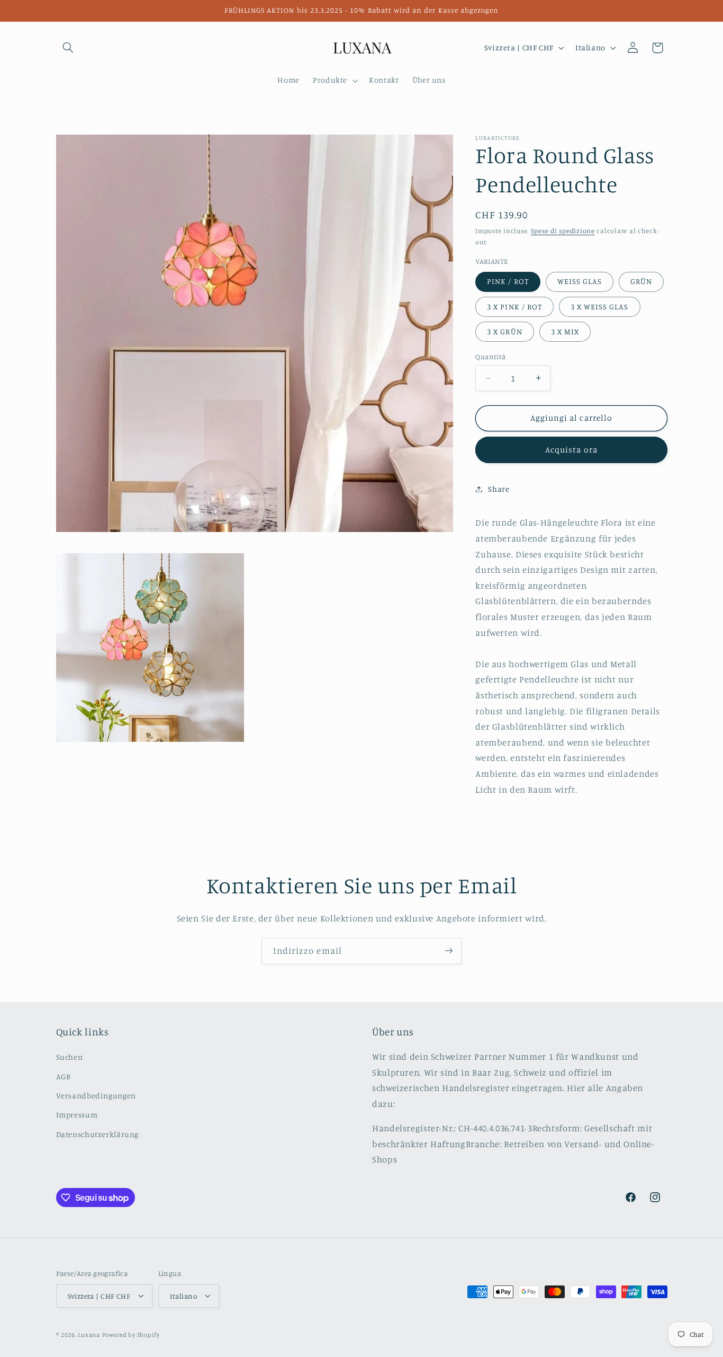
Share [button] (498, 488)
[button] (68, 48)
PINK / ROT (508, 281)
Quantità (490, 356)
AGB (63, 1076)
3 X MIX (565, 330)
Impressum (77, 1115)
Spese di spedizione (563, 230)
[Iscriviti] (449, 951)
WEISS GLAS (579, 281)
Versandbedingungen (96, 1095)
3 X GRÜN (504, 330)
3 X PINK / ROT (514, 306)
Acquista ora (571, 450)
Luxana (89, 1334)
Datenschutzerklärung (97, 1134)
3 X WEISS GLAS (600, 306)
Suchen (69, 1057)
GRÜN (641, 281)
